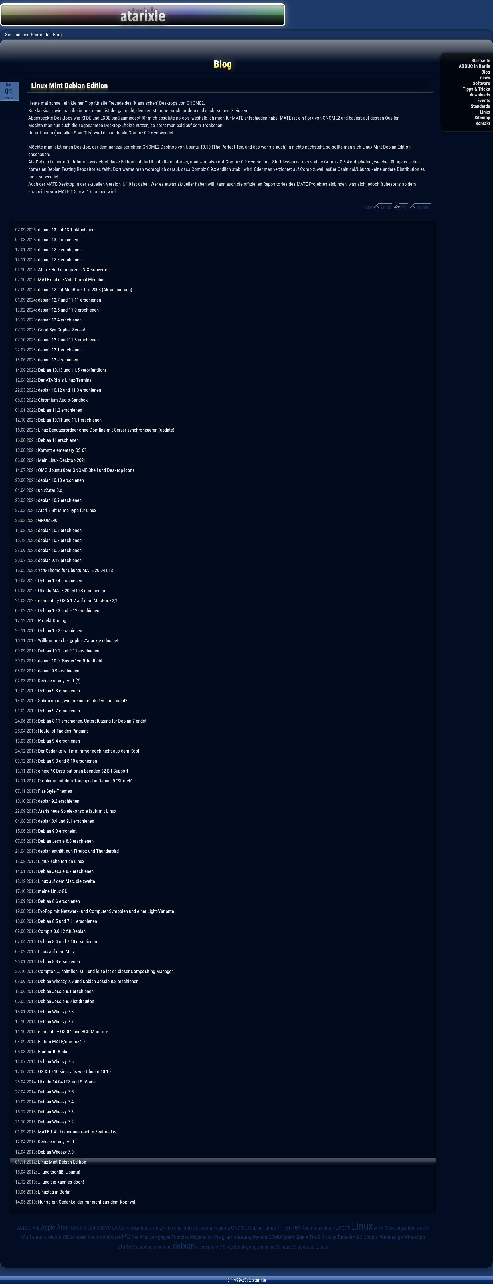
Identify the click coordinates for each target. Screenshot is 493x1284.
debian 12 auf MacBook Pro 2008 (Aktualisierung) (85, 289)
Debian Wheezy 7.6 (56, 1061)
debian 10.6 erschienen (60, 550)
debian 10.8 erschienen (60, 530)
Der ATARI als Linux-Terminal (65, 380)
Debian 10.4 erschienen (60, 580)
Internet (288, 1227)
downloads (480, 95)
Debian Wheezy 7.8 (56, 1011)
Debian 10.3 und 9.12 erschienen (68, 610)
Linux (386, 207)
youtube (306, 1246)
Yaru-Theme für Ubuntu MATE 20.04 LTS (75, 570)
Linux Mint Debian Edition (62, 1162)
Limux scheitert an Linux (61, 861)
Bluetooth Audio (53, 1051)
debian (423, 207)
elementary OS (210, 1247)
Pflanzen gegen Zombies (164, 1237)
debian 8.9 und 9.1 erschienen (66, 821)
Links (485, 112)
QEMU (274, 1237)
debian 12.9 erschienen (60, 249)
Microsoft (418, 1227)
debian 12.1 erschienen (60, 350)
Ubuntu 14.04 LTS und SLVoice (67, 1082)
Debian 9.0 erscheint (57, 831)
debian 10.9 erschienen (60, 500)
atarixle (126, 1246)
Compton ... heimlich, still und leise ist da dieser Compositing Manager (105, 971)
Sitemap (482, 117)
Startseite (480, 60)
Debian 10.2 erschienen (60, 630)
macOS (288, 1246)
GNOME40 (47, 520)
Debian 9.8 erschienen (59, 690)
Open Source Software (98, 1237)
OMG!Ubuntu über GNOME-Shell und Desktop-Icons (86, 470)
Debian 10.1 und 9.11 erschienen (68, 651)
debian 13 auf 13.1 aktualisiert (66, 229)
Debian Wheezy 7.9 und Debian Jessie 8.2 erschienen (88, 981)
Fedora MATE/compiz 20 (61, 1041)
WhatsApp (414, 1237)
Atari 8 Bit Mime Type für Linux (67, 510)
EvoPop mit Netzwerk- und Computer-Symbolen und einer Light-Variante (106, 911)
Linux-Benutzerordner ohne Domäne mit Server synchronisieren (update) (106, 430)
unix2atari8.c (50, 490)
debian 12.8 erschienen (60, 259)
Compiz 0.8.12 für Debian (62, 931)
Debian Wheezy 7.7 (56, 1021)
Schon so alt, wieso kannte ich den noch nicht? (82, 700)
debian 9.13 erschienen (60, 560)
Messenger (396, 1228)
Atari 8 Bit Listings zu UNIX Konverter (73, 269)
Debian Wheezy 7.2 (56, 1122)
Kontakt (483, 123)
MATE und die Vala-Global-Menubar (71, 279)
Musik (55, 1237)
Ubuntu (371, 1237)
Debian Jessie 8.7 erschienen (66, 871)
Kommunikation (318, 1228)
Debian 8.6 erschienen (59, 901)
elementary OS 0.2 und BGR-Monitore (73, 1031)
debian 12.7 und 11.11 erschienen (69, 300)
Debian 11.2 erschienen (60, 410)
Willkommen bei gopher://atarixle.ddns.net (78, 640)
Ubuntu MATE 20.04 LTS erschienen (71, 590)
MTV (378, 1228)
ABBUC (24, 1228)
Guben (254, 1228)
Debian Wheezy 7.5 (56, 1092)
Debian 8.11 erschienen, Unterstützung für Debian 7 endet (92, 721)
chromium (146, 1247)
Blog (485, 72)
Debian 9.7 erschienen (59, 710)
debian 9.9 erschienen (58, 671)
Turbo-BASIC (349, 1237)
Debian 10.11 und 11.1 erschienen (70, 420)
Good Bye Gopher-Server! (61, 330)
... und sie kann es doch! (61, 1182)
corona (165, 1247)
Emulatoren (146, 1228)
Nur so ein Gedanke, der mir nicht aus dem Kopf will (87, 1202)
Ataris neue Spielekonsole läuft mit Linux (77, 811)
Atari (63, 1227)
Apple (48, 1227)
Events (483, 100)
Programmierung (233, 1237)
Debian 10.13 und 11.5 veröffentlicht (72, 370)
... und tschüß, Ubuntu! (59, 1172)
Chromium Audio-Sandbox (63, 400)
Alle (324, 1247)
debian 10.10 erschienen (61, 480)
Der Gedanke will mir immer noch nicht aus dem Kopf (88, 751)
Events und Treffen (178, 1228)
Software (481, 83)
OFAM (69, 1237)
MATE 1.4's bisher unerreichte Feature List (78, 1132)
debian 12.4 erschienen (60, 320)
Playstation (201, 1237)
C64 (91, 1228)
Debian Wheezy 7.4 (56, 1102)
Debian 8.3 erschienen (59, 961)
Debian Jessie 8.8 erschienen (66, 841)
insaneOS (270, 1247)
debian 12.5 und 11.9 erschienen (68, 310)
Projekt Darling (52, 620)
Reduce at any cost (56, 1142)
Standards (480, 106)
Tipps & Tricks (476, 89)
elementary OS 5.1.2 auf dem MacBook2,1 (77, 600)
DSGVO (103, 1228)
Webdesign (391, 1237)
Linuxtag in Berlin (54, 1192)
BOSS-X (78, 1228)
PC (404, 207)
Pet (135, 1237)
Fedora (205, 1228)
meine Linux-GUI (53, 891)
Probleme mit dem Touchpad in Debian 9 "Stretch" (85, 781)
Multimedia (34, 1237)
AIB (36, 1228)
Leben (343, 1227)
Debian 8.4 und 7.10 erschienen (67, 941)
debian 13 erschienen (58, 239)
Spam (288, 1237)
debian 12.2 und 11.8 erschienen (68, 340)
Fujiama (221, 1228)
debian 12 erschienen (58, 360)
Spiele (301, 1237)
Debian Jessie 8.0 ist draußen (66, 1001)
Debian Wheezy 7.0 (56, 1152)
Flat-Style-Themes (55, 791)
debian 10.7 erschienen (60, 540)
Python (260, 1237)
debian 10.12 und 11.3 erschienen (69, 390)
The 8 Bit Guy (322, 1237)
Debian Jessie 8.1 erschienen (66, 991)
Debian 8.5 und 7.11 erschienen (67, 921)
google (253, 1247)
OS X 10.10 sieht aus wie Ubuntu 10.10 (74, 1071)
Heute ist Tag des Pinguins (63, 731)
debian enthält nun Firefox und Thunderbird (78, 851)
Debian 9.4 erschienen (59, 741)
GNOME (239, 1228)
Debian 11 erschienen (58, 440)
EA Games (122, 1228)
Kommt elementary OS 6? (62, 450)
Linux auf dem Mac (56, 951)
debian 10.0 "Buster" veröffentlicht (70, 661)
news (485, 77)
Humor (269, 1228)
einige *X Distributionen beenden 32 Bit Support (83, 771)
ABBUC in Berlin (474, 66)
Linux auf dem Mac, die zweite (66, 881)
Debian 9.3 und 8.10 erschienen (67, 761)
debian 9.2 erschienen (58, 801)
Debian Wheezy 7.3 (56, 1112)
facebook (235, 1247)
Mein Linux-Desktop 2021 (62, 460)
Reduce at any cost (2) (59, 681)
